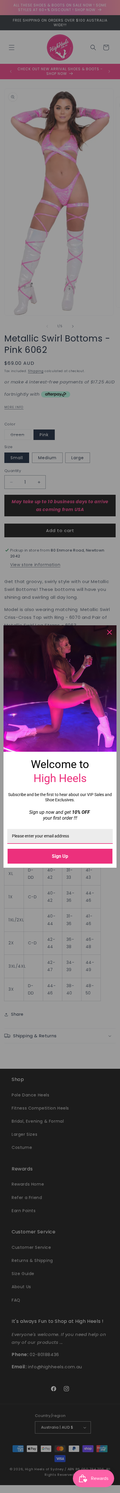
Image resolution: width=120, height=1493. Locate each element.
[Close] (110, 632)
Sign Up (60, 856)
